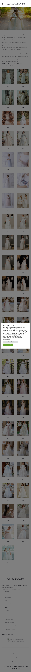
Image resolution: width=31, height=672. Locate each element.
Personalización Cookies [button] (10, 342)
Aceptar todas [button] (8, 345)
